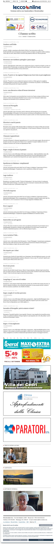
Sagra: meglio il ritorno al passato (14, 150)
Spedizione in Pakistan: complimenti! (16, 163)
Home (20, 36)
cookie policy (6, 531)
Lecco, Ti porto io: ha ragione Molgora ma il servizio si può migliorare (27, 75)
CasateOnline (22, 522)
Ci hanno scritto (8, 46)
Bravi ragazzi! (8, 206)
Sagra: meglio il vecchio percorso (14, 293)
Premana (6, 194)
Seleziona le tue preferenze (15, 539)
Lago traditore (8, 175)
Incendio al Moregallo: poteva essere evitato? (18, 308)
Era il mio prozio (9, 266)
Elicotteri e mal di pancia (11, 122)
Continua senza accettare (45, 525)
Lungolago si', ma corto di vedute (14, 279)
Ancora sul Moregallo (10, 106)
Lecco (5, 79)
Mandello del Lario (16, 109)
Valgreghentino (8, 63)
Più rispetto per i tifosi (11, 250)
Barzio (5, 297)
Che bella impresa (9, 191)
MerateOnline (14, 522)
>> (43, 338)
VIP (35, 522)
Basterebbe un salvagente (12, 220)
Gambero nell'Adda (9, 44)
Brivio (5, 48)
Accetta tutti (40, 539)
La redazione (6, 522)
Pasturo (6, 327)
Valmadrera (7, 109)
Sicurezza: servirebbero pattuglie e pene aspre (19, 60)
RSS (28, 522)
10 (35, 338)
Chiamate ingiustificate (11, 136)
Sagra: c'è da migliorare (11, 324)
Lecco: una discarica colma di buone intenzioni (19, 90)
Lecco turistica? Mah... (10, 235)
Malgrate (6, 179)
